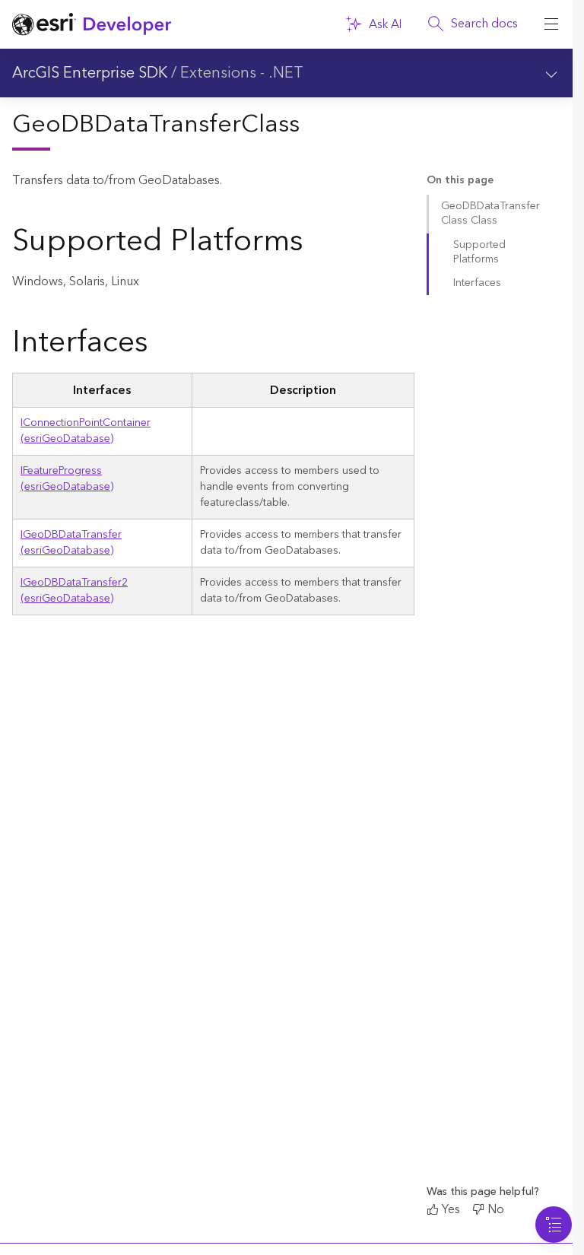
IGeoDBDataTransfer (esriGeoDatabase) (71, 543)
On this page (460, 181)
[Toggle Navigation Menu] (553, 1224)
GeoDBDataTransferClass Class (490, 213)
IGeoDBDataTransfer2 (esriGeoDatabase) (74, 590)
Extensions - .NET (241, 73)
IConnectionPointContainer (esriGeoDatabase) (86, 431)
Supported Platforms (479, 252)
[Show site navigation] (551, 24)
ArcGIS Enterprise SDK (89, 73)
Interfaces (477, 283)
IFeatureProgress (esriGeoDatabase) (67, 479)
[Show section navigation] (551, 73)
